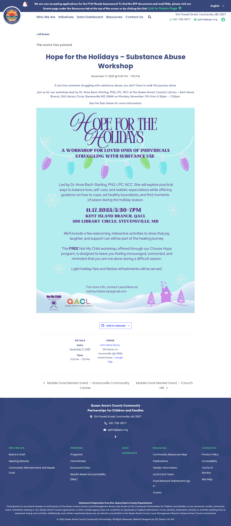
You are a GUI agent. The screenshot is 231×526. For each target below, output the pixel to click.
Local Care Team (163, 474)
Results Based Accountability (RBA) (88, 477)
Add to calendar (116, 325)
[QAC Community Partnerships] (12, 15)
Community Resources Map (170, 454)
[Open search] (150, 17)
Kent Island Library (110, 345)
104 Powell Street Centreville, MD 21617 (201, 14)
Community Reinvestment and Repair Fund (32, 470)
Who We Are (45, 17)
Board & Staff (17, 454)
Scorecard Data (80, 468)
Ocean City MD (166, 519)
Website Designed (142, 519)
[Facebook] (115, 437)
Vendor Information (165, 468)
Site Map (207, 479)
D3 (156, 519)
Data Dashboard (90, 17)
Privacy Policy (210, 454)
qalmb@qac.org (207, 19)
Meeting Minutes (19, 461)
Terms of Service (207, 470)
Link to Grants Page (162, 8)
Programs (76, 454)
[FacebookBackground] (223, 19)
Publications (160, 461)
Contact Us (134, 17)
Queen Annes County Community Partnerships (88, 519)
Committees (78, 461)
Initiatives (66, 17)
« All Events (43, 34)
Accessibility (209, 461)
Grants (157, 492)
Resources (114, 17)
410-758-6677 (182, 19)
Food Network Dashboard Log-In (172, 483)
